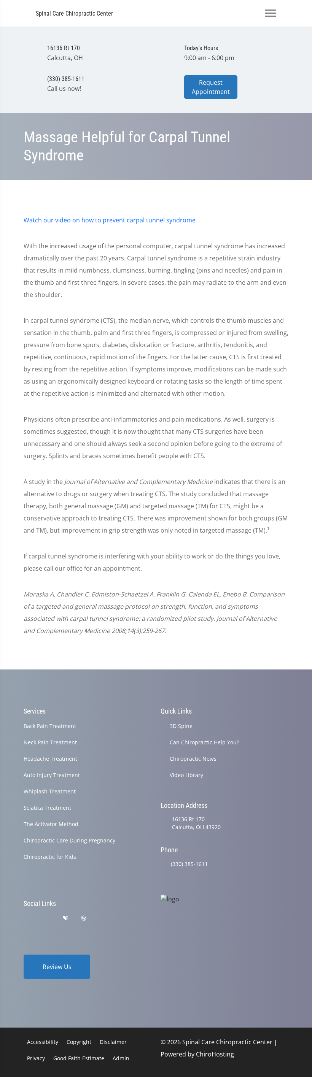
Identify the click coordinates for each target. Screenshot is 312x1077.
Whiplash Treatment (50, 791)
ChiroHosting (215, 1054)
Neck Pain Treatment (50, 742)
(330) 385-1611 (189, 864)
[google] (27, 918)
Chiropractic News (193, 758)
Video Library (186, 775)
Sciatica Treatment (47, 807)
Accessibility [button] (42, 1041)
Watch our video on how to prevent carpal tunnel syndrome (110, 220)
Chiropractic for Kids (50, 856)
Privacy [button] (36, 1058)
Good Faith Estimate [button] (78, 1058)
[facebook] (46, 918)
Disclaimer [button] (113, 1041)
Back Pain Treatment (50, 726)
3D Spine (181, 726)
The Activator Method (51, 824)
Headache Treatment (50, 758)
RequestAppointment (211, 87)
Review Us (57, 967)
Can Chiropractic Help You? (204, 742)
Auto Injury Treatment (52, 775)
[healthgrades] (65, 918)
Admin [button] (121, 1058)
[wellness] (83, 918)
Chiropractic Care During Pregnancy (69, 840)
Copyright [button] (79, 1041)
